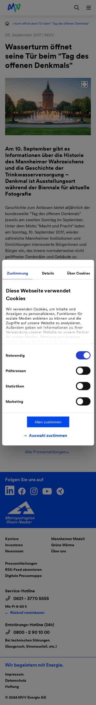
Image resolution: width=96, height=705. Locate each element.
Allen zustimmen (48, 422)
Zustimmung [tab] (17, 273)
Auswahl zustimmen (48, 435)
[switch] (83, 370)
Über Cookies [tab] (78, 273)
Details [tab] (48, 273)
